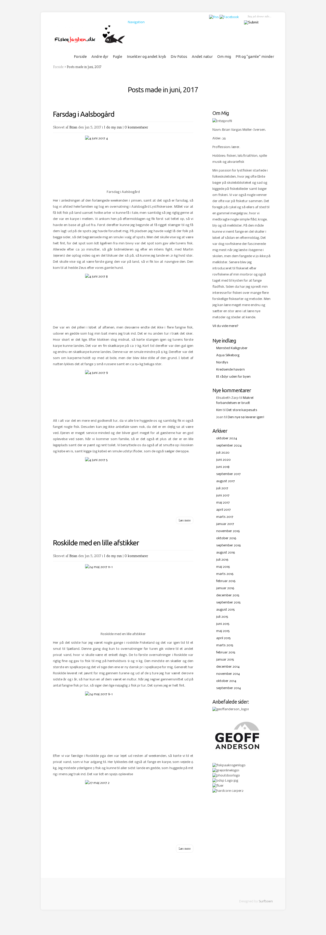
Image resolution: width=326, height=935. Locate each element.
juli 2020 (222, 452)
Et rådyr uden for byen (233, 376)
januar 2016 (225, 588)
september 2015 (228, 602)
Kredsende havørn (230, 369)
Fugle (117, 56)
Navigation (136, 22)
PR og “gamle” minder (255, 56)
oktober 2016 (226, 538)
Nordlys (222, 362)
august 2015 (225, 609)
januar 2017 (225, 524)
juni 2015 (222, 624)
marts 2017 (224, 517)
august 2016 (225, 552)
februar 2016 (226, 581)
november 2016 (228, 531)
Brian (73, 127)
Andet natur (202, 56)
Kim (219, 410)
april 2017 (223, 509)
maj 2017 (223, 502)
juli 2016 (222, 559)
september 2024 (229, 445)
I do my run (113, 127)
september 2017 (228, 474)
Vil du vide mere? (225, 326)
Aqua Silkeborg (227, 355)
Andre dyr (99, 56)
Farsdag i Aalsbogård (83, 114)
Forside (80, 56)
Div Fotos (179, 56)
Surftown (266, 901)
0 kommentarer (136, 127)
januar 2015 (225, 659)
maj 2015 (222, 631)
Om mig (224, 56)
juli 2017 (222, 488)
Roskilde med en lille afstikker (96, 543)
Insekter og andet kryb (146, 56)
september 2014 (228, 688)
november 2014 (228, 674)
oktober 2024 (226, 438)
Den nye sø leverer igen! (246, 417)
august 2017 (225, 481)
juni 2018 (222, 467)
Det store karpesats (241, 410)
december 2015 (227, 595)
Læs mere (185, 520)
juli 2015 (222, 616)
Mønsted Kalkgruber (232, 348)
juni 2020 (223, 460)
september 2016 (228, 545)
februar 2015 (225, 652)
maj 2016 (223, 567)
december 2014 (228, 666)
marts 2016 (225, 574)
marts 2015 (224, 645)
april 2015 (223, 638)
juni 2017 (222, 495)
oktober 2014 (226, 681)
